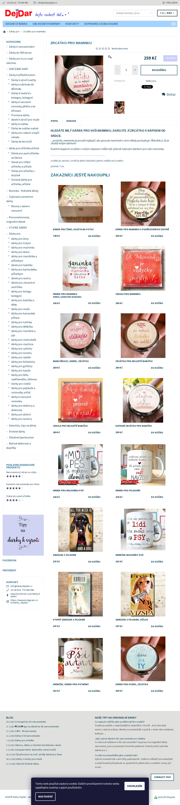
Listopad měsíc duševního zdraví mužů (35, 750)
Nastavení (45, 796)
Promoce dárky (20, 115)
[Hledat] (152, 13)
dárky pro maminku (22, 248)
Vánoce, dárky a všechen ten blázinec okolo (38, 745)
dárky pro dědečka (22, 327)
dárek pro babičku (22, 265)
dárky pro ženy (20, 239)
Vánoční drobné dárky (27, 764)
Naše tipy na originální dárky (115, 717)
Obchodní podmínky (46, 24)
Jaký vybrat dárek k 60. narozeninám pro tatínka (120, 739)
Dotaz (171, 94)
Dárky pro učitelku (24, 740)
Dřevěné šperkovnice (21, 437)
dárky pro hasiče (21, 371)
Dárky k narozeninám (21, 47)
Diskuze (71, 121)
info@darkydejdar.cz (47, 2)
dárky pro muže (20, 309)
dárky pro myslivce (22, 344)
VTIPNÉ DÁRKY (18, 228)
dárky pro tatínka (21, 322)
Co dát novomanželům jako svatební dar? (116, 755)
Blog (9, 717)
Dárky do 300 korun (20, 53)
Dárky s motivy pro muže (29, 759)
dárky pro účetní (21, 414)
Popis (54, 121)
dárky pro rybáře (21, 357)
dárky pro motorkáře (23, 340)
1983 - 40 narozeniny (25, 731)
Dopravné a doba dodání (101, 24)
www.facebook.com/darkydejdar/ (25, 595)
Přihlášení (171, 2)
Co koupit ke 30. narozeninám (30, 722)
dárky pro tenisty (21, 353)
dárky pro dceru (20, 252)
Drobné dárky (17, 432)
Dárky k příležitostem (22, 75)
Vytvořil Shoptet (166, 797)
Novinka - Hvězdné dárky (23, 191)
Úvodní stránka (16, 24)
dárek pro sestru (21, 278)
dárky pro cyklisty (21, 349)
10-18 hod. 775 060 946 (17, 2)
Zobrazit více (162, 777)
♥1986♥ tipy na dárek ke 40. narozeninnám (37, 726)
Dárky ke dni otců (21, 142)
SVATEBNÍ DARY (18, 69)
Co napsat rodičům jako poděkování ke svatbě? (120, 722)
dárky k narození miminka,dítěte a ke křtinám (23, 106)
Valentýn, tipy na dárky (22, 426)
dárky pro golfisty (21, 366)
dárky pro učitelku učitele (24, 148)
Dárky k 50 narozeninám (27, 736)
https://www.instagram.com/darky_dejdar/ (24, 601)
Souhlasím (134, 786)
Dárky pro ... (152, 81)
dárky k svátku (19, 124)
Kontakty (72, 24)
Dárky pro (15, 234)
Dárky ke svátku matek (24, 128)
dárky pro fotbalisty (23, 362)
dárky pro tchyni (21, 243)
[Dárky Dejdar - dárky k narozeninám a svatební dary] (46, 13)
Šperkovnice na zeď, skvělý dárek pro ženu (39, 754)
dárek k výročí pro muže (25, 120)
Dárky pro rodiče (21, 384)
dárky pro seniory (21, 419)
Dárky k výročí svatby (23, 80)
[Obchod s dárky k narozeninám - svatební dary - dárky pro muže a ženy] (4, 31)
